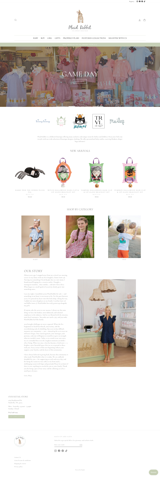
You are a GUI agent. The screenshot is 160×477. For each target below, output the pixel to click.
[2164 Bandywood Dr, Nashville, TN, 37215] (80, 407)
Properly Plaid (71, 38)
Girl (49, 38)
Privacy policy (18, 466)
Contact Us (17, 457)
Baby (35, 38)
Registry (131, 1)
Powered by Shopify (80, 470)
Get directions (16, 416)
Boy (43, 38)
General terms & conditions (22, 460)
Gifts (57, 38)
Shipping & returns (20, 463)
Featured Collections (94, 38)
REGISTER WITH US (118, 38)
